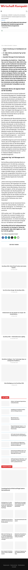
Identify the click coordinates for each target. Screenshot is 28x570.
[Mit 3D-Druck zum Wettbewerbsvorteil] (5, 420)
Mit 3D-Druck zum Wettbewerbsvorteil (15, 418)
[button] (3, 237)
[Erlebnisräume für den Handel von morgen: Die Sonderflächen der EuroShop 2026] (14, 302)
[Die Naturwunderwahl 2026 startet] (21, 514)
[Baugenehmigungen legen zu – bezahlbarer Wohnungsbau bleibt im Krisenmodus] (5, 428)
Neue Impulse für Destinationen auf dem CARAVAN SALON (7, 552)
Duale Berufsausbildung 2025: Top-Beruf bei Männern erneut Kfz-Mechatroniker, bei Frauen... (18, 452)
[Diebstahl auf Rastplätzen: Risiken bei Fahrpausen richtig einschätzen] (21, 528)
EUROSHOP (10, 15)
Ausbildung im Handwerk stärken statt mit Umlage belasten (18, 410)
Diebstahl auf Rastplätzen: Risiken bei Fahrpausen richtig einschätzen (20, 535)
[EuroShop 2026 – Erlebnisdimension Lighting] (14, 326)
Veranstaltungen (4, 15)
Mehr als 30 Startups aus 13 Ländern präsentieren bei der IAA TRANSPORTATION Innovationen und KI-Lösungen (7, 536)
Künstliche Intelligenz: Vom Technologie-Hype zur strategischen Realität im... (14, 360)
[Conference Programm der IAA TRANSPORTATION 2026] (21, 545)
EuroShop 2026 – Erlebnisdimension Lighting (14, 336)
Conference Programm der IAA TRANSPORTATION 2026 (20, 552)
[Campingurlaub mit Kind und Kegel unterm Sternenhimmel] (14, 478)
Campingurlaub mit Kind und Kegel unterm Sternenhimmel (13, 489)
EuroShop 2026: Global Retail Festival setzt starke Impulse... (14, 267)
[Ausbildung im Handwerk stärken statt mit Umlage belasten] (5, 411)
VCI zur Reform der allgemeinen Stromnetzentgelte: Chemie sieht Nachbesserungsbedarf (18, 444)
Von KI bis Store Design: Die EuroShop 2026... (14, 290)
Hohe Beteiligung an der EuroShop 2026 (14, 383)
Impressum (6, 565)
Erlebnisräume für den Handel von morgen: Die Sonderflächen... (14, 313)
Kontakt (14, 567)
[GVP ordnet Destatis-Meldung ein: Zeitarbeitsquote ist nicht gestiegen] (5, 436)
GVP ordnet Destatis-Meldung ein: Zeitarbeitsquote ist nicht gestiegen (18, 435)
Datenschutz (13, 565)
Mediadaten (21, 565)
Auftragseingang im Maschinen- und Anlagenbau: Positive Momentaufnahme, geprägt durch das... (19, 460)
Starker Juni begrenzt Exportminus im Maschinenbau (18, 402)
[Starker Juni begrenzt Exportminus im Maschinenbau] (5, 403)
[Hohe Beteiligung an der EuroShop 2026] (14, 373)
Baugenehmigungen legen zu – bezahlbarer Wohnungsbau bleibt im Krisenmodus (18, 427)
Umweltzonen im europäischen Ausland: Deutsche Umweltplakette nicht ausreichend (20, 504)
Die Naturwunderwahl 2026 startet (20, 520)
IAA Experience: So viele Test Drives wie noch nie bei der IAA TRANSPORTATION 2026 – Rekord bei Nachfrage (7, 505)
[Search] (26, 11)
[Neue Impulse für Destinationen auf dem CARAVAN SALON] (7, 545)
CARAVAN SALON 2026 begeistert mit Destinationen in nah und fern (7, 521)
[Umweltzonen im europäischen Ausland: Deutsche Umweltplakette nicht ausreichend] (21, 497)
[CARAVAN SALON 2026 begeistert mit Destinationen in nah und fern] (7, 514)
